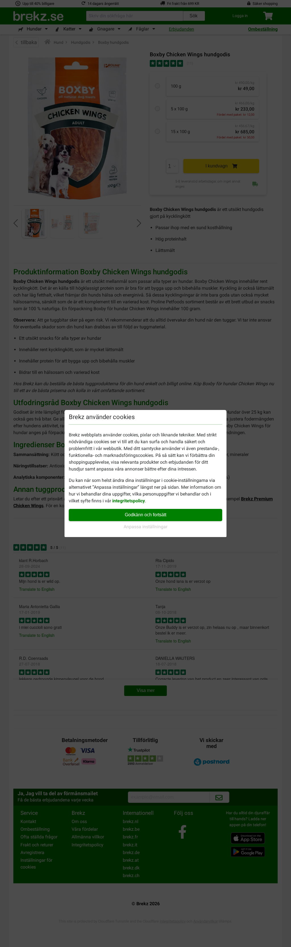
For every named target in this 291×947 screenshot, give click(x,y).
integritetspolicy (128, 500)
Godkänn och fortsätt (145, 514)
